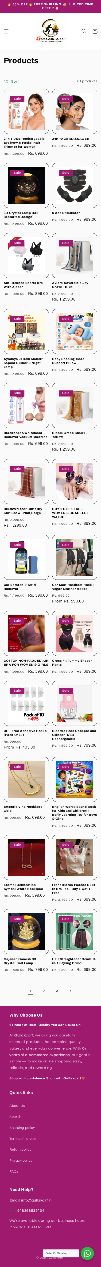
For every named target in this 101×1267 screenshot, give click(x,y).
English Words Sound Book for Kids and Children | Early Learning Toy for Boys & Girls (74, 812)
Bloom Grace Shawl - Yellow (69, 435)
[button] (6, 31)
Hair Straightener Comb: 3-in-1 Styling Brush (74, 961)
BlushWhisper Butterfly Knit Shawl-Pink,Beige (23, 511)
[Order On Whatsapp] (87, 1253)
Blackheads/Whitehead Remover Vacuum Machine (26, 435)
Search (15, 1117)
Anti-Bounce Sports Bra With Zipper (23, 285)
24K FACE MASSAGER (70, 138)
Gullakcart (56, 1257)
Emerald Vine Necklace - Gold (24, 808)
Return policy (20, 1149)
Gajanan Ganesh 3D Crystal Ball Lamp (20, 961)
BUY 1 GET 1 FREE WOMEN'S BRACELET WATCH (70, 513)
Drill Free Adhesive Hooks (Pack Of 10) (25, 733)
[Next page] (70, 991)
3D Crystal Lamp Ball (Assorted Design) (21, 215)
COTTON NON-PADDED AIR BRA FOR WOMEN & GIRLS (26, 662)
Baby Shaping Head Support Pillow (68, 361)
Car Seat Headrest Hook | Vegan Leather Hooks (73, 587)
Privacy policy (20, 1160)
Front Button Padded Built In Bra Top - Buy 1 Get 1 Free (73, 889)
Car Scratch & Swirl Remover (20, 587)
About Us (17, 1106)
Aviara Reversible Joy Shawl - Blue (70, 285)
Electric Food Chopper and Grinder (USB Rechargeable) (74, 735)
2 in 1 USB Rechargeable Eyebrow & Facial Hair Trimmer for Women (24, 142)
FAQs (14, 1171)
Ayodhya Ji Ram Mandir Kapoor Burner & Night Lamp (23, 363)
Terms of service (22, 1139)
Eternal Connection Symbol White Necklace (23, 887)
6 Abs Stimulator (66, 213)
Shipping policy (22, 1128)
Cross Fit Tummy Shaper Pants (72, 662)
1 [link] (30, 991)
